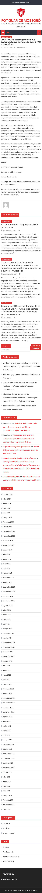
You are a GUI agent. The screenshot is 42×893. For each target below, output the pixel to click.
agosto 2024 (7, 605)
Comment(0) (24, 47)
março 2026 (7, 517)
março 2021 (7, 795)
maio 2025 (7, 564)
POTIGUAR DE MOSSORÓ (21, 20)
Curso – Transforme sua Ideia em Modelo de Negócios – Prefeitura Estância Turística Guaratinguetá (20, 386)
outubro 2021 (8, 763)
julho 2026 (7, 499)
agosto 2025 (7, 550)
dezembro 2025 (9, 531)
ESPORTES (6, 824)
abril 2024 (6, 624)
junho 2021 (7, 782)
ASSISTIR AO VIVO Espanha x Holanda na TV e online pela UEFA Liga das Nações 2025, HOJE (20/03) (37, 346)
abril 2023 (6, 680)
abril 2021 (6, 791)
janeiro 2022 (7, 749)
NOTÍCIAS (6, 828)
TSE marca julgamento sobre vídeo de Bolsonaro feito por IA (21, 376)
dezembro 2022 (9, 698)
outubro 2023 (8, 652)
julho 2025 (7, 554)
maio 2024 (7, 619)
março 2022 (7, 740)
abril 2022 (6, 735)
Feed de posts (8, 852)
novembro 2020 (9, 805)
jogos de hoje (12, 879)
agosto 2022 (7, 717)
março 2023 (7, 684)
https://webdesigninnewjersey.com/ (16, 447)
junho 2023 (7, 670)
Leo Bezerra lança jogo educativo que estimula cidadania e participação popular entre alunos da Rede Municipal (21, 366)
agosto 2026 (7, 494)
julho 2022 (7, 721)
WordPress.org (8, 861)
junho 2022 (7, 726)
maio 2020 (7, 809)
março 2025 (7, 573)
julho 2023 (7, 666)
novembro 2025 (9, 536)
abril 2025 (6, 568)
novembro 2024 (9, 592)
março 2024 (7, 629)
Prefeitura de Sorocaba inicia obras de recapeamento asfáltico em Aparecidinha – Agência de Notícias (20, 427)
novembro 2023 (9, 647)
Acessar (6, 847)
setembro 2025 (8, 545)
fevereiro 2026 (8, 522)
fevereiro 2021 (8, 800)
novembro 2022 (9, 703)
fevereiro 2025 (8, 578)
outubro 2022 (8, 707)
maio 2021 (6, 786)
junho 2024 (7, 615)
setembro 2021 (8, 768)
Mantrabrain (33, 890)
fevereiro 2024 (8, 633)
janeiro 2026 (7, 527)
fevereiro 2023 (8, 689)
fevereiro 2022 (8, 744)
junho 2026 (7, 504)
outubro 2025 (8, 541)
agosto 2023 (7, 661)
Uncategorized (6, 37)
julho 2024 (7, 610)
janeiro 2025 (7, 582)
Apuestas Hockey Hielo (11, 476)
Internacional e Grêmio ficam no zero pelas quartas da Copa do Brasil (19, 407)
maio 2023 (7, 675)
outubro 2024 (8, 596)
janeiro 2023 (7, 693)
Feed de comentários (11, 857)
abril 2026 (6, 513)
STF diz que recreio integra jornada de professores (19, 226)
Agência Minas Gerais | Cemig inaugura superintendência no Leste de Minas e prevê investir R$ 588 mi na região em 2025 (7, 346)
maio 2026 (7, 508)
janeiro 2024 (7, 638)
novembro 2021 (8, 758)
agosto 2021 (7, 772)
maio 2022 (7, 731)
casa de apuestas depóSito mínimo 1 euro (19, 458)
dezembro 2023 (9, 643)
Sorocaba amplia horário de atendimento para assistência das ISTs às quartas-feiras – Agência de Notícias (18, 438)
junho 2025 (7, 559)
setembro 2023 (8, 656)
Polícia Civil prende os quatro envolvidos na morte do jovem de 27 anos (21, 450)
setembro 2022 (8, 712)
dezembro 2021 (8, 754)
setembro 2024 (9, 601)
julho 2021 (6, 777)
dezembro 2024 (9, 587)
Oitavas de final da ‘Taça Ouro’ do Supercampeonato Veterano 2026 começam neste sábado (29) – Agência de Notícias (20, 397)
